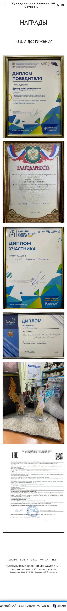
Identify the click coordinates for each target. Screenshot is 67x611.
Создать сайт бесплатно (46, 572)
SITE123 (29, 572)
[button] (4, 4)
